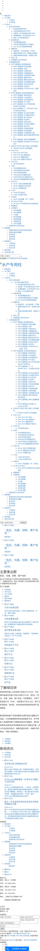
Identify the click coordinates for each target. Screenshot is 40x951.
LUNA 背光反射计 (19, 192)
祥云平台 (12, 940)
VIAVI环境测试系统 (19, 172)
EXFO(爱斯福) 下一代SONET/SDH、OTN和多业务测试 (28, 368)
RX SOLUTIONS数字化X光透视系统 (25, 203)
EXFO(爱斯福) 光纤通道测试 (23, 99)
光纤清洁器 (17, 223)
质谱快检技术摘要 (15, 232)
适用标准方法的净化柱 (16, 225)
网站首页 (7, 15)
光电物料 (14, 208)
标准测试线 (17, 221)
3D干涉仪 (17, 258)
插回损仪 (7, 600)
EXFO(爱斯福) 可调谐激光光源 (24, 133)
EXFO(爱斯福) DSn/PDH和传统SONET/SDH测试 (24, 105)
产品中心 (7, 24)
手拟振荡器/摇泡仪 (19, 42)
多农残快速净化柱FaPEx (21, 31)
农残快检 (7, 589)
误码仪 (6, 596)
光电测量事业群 (14, 62)
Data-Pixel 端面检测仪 (21, 157)
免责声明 (33, 940)
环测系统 (24, 258)
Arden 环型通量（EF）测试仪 (23, 199)
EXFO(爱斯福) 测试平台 (21, 126)
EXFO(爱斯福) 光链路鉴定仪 (23, 73)
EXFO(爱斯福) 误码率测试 (22, 95)
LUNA (13, 190)
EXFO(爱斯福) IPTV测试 (21, 102)
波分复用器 (17, 217)
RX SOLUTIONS (17, 201)
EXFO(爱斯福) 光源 (20, 68)
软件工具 (14, 57)
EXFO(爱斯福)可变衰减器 (22, 66)
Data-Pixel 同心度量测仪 (21, 155)
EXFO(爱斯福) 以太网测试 (22, 97)
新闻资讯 (7, 241)
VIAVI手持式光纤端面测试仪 (23, 177)
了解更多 (7, 739)
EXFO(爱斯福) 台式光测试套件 (24, 113)
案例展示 (7, 228)
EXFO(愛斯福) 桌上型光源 (22, 117)
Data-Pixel (14, 150)
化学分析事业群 (14, 26)
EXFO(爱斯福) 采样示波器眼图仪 (24, 139)
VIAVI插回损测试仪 (19, 168)
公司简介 (12, 20)
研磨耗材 (14, 206)
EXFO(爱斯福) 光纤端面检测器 (24, 82)
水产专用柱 (10, 258)
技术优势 (12, 234)
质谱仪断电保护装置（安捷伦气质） (25, 55)
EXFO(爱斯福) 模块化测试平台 (24, 80)
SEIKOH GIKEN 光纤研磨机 (22, 148)
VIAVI (13, 166)
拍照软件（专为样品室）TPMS (24, 51)
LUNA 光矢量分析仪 (20, 195)
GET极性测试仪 (18, 164)
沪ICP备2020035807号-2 (21, 933)
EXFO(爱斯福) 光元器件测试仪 (24, 115)
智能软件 (14, 49)
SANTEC (14, 181)
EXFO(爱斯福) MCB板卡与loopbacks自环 (27, 405)
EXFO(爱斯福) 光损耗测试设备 (24, 75)
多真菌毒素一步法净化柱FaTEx (24, 35)
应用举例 (12, 237)
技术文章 (12, 248)
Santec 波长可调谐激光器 (22, 183)
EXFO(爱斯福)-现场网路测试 (21, 64)
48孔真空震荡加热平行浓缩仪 (23, 44)
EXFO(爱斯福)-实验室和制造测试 (22, 93)
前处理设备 (15, 40)
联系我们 (7, 250)
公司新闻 (12, 243)
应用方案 (12, 245)
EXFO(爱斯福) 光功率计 (21, 86)
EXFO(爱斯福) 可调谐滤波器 (23, 128)
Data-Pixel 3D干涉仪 (20, 152)
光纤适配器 (17, 212)
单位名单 (12, 239)
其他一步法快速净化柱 (21, 37)
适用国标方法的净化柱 (19, 60)
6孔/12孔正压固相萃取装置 (22, 46)
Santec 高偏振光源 (19, 188)
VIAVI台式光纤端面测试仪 (22, 175)
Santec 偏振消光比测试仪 (22, 186)
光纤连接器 (17, 210)
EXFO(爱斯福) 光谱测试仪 (22, 71)
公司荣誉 (12, 22)
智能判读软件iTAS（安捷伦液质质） (25, 53)
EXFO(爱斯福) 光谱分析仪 (22, 122)
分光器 (15, 214)
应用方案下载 (9, 252)
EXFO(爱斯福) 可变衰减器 (22, 130)
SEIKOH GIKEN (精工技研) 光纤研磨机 (24, 146)
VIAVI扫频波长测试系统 (21, 170)
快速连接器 (17, 219)
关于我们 (7, 18)
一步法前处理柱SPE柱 (19, 29)
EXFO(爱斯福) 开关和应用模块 (24, 124)
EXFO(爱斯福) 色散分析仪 (22, 77)
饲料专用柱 (8, 598)
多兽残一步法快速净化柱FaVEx (24, 33)
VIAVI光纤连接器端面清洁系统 (23, 179)
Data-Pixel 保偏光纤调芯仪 (22, 159)
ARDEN (13, 197)
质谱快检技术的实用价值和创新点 (20, 230)
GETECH (14, 161)
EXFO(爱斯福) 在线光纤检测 (23, 84)
